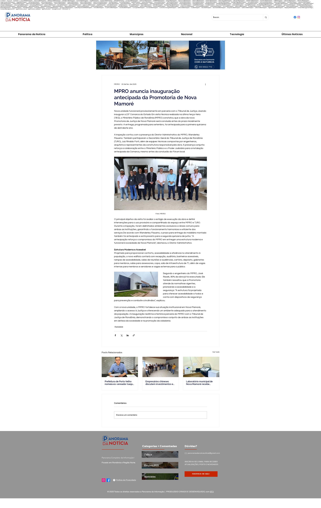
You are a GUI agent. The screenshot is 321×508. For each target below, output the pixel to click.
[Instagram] (103, 480)
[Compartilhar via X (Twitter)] (121, 335)
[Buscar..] (266, 17)
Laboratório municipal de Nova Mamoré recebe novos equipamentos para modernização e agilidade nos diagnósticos (200, 382)
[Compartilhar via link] (134, 335)
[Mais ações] (205, 84)
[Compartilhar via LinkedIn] (127, 335)
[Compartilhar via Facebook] (115, 335)
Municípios (119, 327)
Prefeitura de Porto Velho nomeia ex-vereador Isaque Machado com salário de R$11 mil (119, 382)
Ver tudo (215, 352)
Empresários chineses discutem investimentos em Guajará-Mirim (160, 382)
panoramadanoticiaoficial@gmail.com (204, 453)
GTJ (212, 491)
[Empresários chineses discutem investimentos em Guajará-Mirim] (160, 367)
